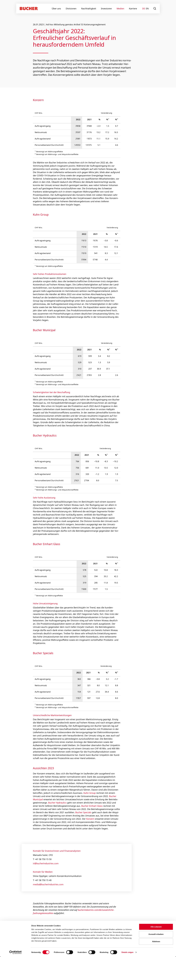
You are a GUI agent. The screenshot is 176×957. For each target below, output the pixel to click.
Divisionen (71, 8)
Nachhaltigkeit (88, 8)
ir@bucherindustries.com (46, 863)
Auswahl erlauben (156, 934)
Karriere (133, 8)
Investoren (106, 8)
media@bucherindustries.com (48, 884)
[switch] (68, 952)
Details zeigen (127, 952)
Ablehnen (156, 941)
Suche (155, 8)
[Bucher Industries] (29, 8)
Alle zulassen (156, 927)
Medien (120, 8)
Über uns (56, 8)
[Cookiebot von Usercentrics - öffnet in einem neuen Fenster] (15, 952)
